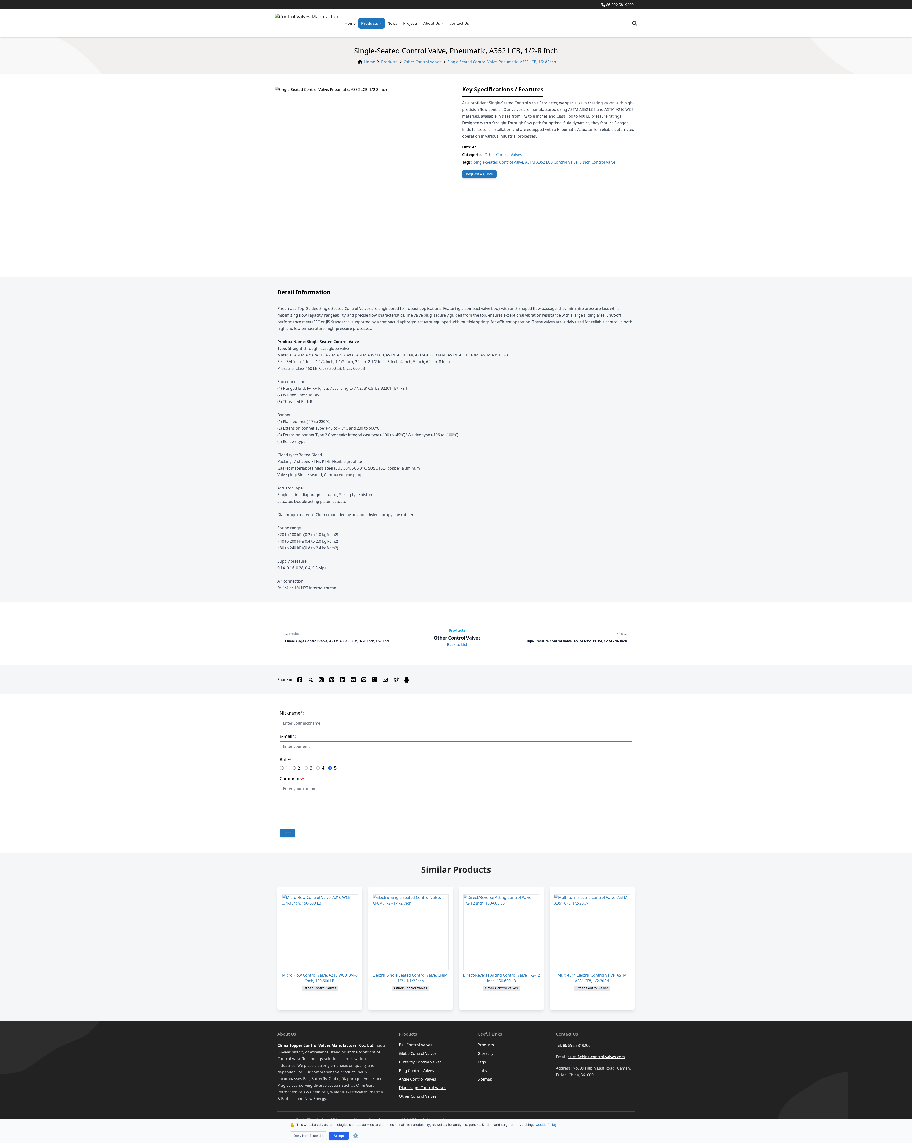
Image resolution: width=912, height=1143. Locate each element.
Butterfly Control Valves (420, 1062)
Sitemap (485, 1079)
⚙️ (356, 1135)
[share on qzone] (406, 680)
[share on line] (363, 680)
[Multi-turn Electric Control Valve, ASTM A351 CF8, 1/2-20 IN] (592, 932)
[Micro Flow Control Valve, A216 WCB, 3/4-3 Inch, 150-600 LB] (320, 932)
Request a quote (479, 174)
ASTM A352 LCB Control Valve (551, 162)
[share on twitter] (310, 680)
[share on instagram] (321, 680)
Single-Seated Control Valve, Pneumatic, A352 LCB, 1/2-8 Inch (501, 61)
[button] (382, 23)
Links (482, 1070)
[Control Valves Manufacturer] (306, 23)
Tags (482, 1062)
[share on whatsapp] (374, 680)
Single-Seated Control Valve (498, 162)
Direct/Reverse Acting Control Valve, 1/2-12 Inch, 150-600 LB (501, 977)
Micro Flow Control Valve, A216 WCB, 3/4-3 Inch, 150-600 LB (320, 977)
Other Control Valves (422, 61)
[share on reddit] (353, 680)
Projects (410, 23)
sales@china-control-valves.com (596, 1056)
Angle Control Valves (417, 1079)
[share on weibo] (396, 680)
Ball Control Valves (415, 1045)
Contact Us (459, 23)
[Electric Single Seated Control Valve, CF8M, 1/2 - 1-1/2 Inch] (410, 932)
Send (288, 832)
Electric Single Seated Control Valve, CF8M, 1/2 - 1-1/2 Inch (411, 977)
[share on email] (385, 680)
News (392, 23)
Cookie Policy (546, 1125)
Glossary (485, 1053)
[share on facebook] (299, 680)
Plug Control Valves (416, 1070)
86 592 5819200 (620, 4)
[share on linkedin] (342, 680)
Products (369, 23)
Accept (339, 1136)
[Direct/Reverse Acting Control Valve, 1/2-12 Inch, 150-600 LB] (501, 932)
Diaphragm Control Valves (422, 1087)
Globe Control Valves (418, 1053)
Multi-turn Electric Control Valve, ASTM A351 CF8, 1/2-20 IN (592, 977)
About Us (431, 23)
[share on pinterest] (331, 680)
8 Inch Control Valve (597, 162)
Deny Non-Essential (308, 1136)
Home (350, 23)
